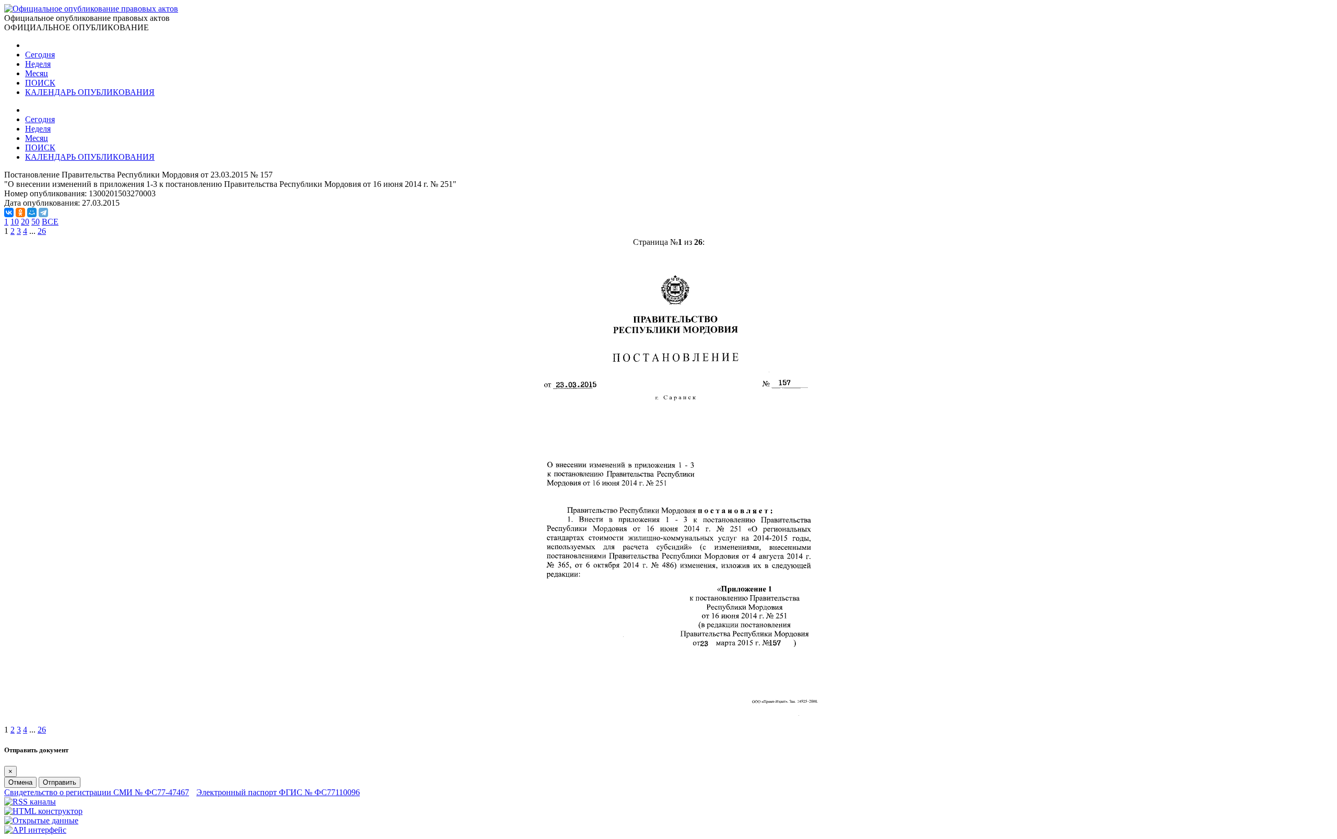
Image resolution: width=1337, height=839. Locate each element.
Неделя (38, 64)
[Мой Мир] (32, 212)
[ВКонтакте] (9, 212)
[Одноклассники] (20, 212)
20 (25, 221)
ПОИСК (40, 82)
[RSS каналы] (30, 801)
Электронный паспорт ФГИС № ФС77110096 (278, 792)
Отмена (20, 782)
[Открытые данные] (41, 820)
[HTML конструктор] (43, 811)
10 (14, 221)
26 (42, 231)
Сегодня (40, 54)
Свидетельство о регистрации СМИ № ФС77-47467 (96, 792)
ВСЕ (50, 221)
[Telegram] (43, 212)
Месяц (36, 73)
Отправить (59, 782)
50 (35, 221)
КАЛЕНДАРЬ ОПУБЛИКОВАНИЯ (90, 92)
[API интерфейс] (35, 829)
